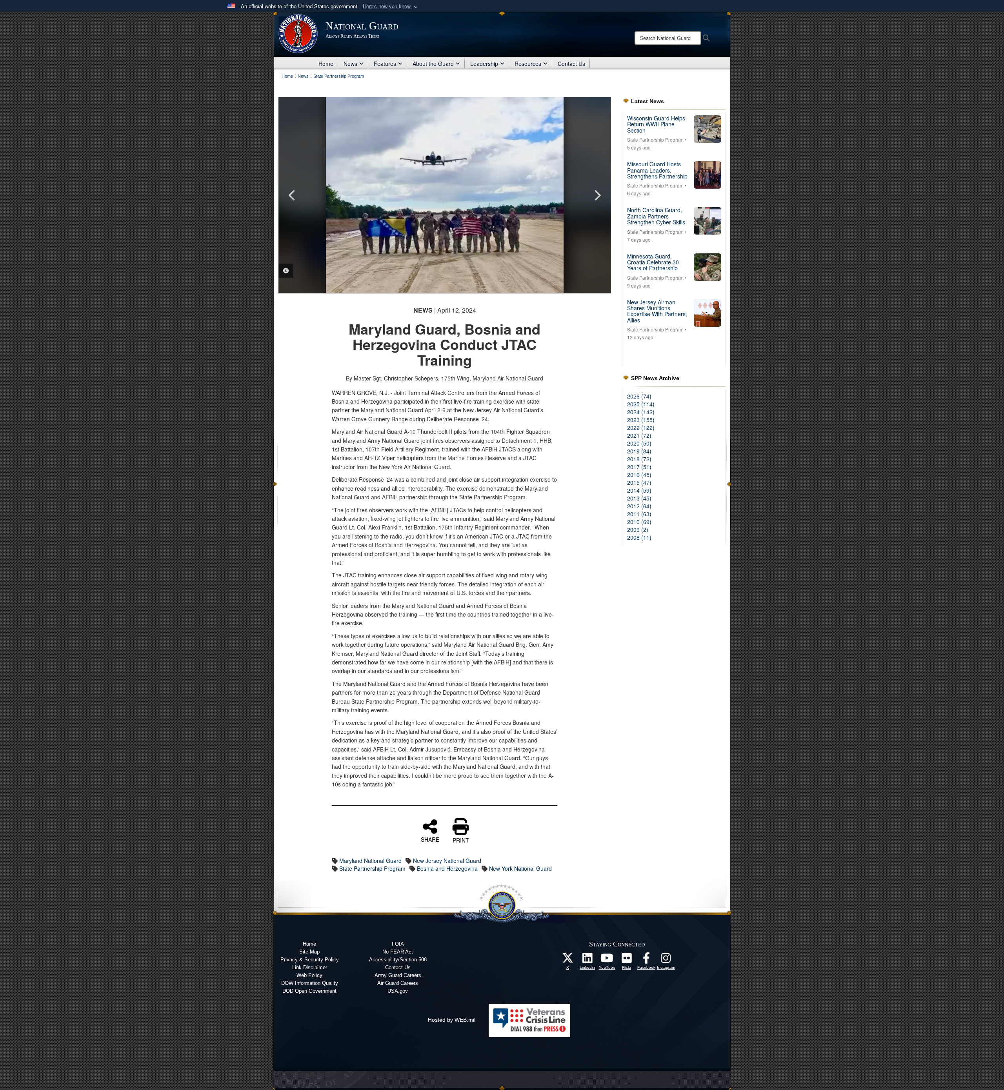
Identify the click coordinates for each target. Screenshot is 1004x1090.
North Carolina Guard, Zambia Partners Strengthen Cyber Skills (656, 216)
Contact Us (571, 63)
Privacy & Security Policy (309, 960)
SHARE (430, 839)
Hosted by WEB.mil (451, 1020)
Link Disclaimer (309, 967)
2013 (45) (639, 498)
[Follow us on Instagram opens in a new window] (666, 960)
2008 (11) (639, 537)
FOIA (398, 944)
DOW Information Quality (309, 983)
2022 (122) (641, 427)
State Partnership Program (372, 868)
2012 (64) (639, 506)
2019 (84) (639, 451)
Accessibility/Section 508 (398, 960)
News (350, 63)
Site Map (309, 952)
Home (325, 63)
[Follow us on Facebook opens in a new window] (646, 960)
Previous (292, 195)
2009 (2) (637, 529)
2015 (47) (639, 482)
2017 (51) (639, 467)
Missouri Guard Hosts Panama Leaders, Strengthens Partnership (657, 170)
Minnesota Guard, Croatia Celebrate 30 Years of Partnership (653, 262)
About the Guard (433, 63)
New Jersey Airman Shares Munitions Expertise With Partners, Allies (657, 311)
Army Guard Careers (398, 975)
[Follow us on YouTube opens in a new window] (607, 960)
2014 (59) (639, 490)
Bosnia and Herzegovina (447, 868)
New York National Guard (520, 868)
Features (385, 63)
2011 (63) (639, 514)
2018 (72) (639, 459)
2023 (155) (641, 420)
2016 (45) (639, 475)
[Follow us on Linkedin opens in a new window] (587, 960)
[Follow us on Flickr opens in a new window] (627, 960)
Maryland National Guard (370, 860)
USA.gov (397, 991)
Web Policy (309, 975)
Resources (528, 63)
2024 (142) (641, 412)
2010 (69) (639, 522)
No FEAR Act (397, 952)
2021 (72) (639, 435)
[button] (391, 6)
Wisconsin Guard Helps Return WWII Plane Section (656, 124)
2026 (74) (639, 396)
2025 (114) (641, 404)
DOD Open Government (309, 991)
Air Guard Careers (397, 983)
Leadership (484, 63)
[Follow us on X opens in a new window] (568, 960)
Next (597, 195)
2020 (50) (639, 443)
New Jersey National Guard (447, 860)
